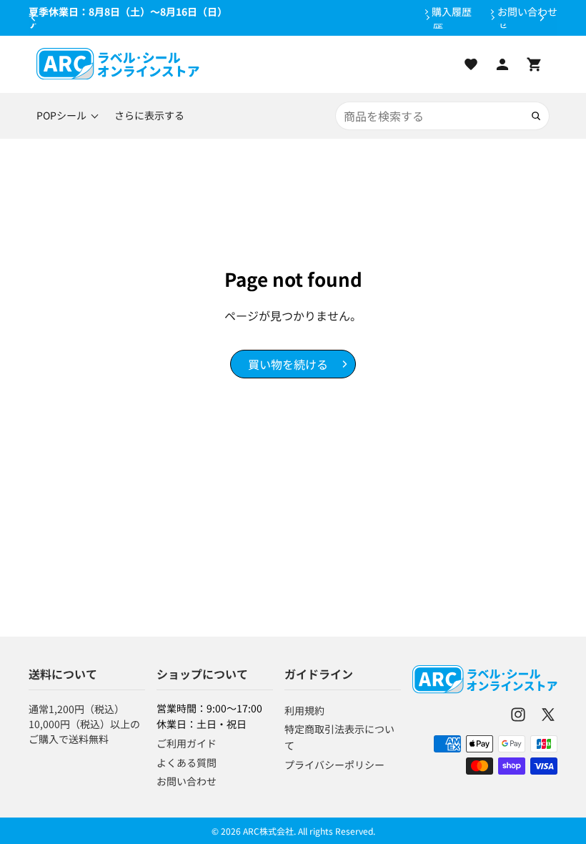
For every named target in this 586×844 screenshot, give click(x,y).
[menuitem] (149, 116)
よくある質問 (187, 762)
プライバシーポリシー (334, 764)
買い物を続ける (288, 364)
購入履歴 (452, 12)
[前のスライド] (33, 18)
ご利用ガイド (187, 743)
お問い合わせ (527, 12)
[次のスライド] (541, 18)
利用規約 (304, 710)
